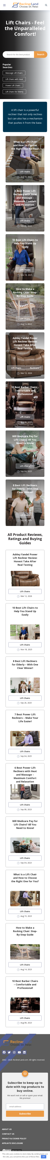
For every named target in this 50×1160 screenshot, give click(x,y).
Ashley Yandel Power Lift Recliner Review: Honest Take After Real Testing (25, 343)
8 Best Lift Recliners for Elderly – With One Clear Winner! (25, 664)
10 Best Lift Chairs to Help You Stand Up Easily (25, 243)
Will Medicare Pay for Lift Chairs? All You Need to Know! (25, 440)
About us (7, 1129)
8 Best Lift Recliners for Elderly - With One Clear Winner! (25, 489)
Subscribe (25, 1113)
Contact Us (8, 1134)
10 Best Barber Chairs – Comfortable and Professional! (25, 984)
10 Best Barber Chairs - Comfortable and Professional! (25, 391)
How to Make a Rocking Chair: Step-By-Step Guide (25, 292)
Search (40, 54)
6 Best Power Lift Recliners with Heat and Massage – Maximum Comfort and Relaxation (25, 774)
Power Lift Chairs (12, 85)
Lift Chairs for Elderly (14, 91)
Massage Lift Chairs (14, 73)
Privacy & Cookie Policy (14, 1138)
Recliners (34, 368)
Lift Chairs (25, 171)
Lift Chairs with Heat (14, 79)
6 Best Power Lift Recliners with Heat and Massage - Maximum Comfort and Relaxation (25, 197)
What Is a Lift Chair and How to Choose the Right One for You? (25, 145)
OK (43, 1157)
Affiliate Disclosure (12, 1143)
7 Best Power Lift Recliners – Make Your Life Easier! (25, 718)
